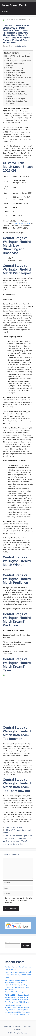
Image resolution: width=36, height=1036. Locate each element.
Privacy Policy (27, 1026)
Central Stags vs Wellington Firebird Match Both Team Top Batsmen (16, 94)
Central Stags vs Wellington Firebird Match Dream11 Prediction (18, 83)
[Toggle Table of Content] (29, 53)
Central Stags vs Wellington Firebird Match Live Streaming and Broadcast (18, 63)
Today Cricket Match (14, 5)
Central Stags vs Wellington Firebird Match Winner (15, 74)
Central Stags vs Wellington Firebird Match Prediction (18, 78)
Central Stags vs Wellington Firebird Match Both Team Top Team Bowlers (16, 101)
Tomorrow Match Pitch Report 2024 (18, 836)
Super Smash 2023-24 (22, 223)
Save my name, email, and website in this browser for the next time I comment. (18, 900)
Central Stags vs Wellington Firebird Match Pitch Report (15, 69)
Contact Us (16, 1026)
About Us (7, 1026)
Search (7, 942)
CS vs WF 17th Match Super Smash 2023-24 (17, 57)
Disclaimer (18, 1029)
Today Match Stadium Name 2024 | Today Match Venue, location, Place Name (18, 974)
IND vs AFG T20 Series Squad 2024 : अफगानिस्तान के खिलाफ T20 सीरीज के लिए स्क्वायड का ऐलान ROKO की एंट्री (17, 841)
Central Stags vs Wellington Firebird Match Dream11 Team (18, 88)
